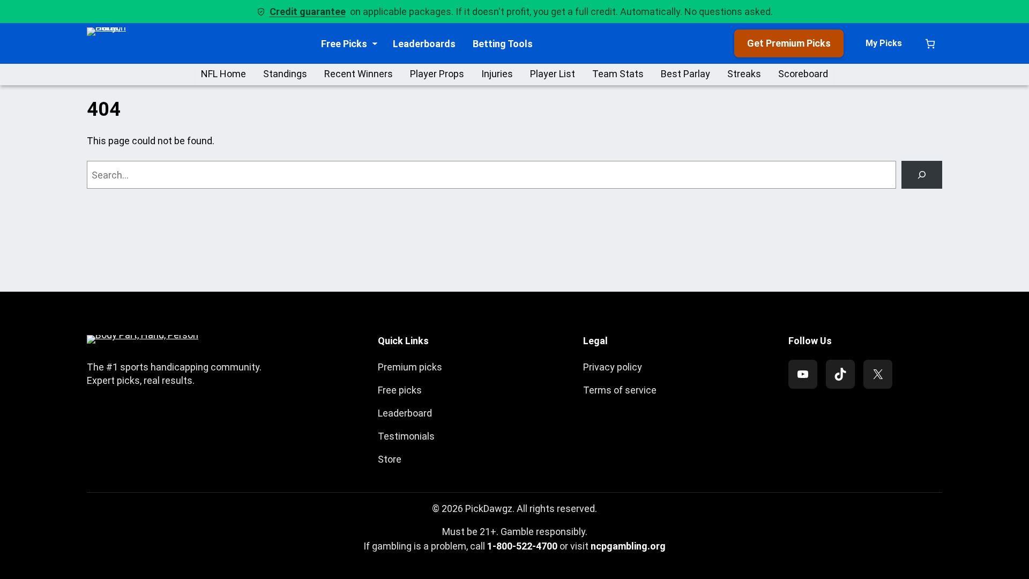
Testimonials (406, 436)
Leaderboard (405, 413)
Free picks (400, 390)
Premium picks (410, 367)
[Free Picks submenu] (375, 44)
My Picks (884, 43)
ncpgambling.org (628, 546)
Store (389, 459)
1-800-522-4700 (522, 546)
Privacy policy (612, 367)
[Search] (921, 175)
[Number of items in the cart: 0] (930, 44)
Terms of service (620, 390)
